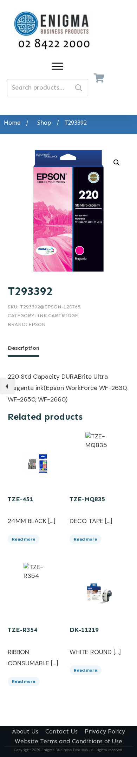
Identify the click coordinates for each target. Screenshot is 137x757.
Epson (37, 324)
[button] (116, 162)
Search (78, 88)
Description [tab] (23, 348)
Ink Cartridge (57, 316)
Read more (23, 539)
